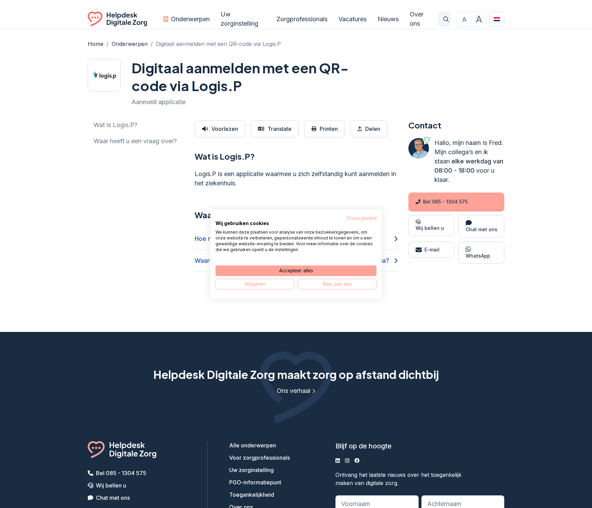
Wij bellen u (111, 485)
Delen (372, 128)
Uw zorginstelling (239, 19)
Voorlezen (224, 128)
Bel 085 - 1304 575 (445, 202)
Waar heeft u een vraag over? (135, 141)
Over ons (416, 19)
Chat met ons (113, 497)
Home (95, 43)
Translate (280, 128)
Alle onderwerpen (252, 445)
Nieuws (388, 19)
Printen (329, 128)
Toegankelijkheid (251, 494)
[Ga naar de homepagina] (117, 19)
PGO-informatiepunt (255, 482)
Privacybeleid (362, 218)
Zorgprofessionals (302, 19)
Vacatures (352, 19)
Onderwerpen (190, 19)
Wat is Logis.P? (115, 124)
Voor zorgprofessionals (259, 457)
